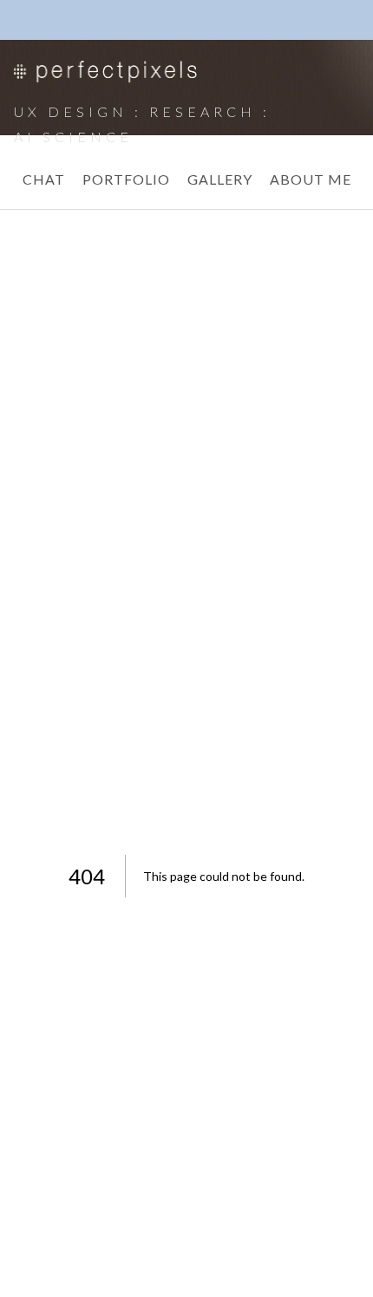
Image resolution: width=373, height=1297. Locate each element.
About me (310, 179)
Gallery (219, 179)
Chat (44, 179)
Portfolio (126, 179)
